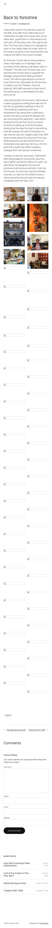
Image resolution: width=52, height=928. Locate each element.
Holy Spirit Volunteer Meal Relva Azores (17, 864)
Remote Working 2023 (16, 730)
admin (14, 23)
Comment (8, 767)
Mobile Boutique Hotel (15, 883)
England (8, 715)
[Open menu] (5, 3)
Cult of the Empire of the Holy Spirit (16, 874)
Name (6, 796)
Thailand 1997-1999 (36, 730)
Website (7, 818)
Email (6, 807)
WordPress (44, 923)
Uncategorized (24, 23)
